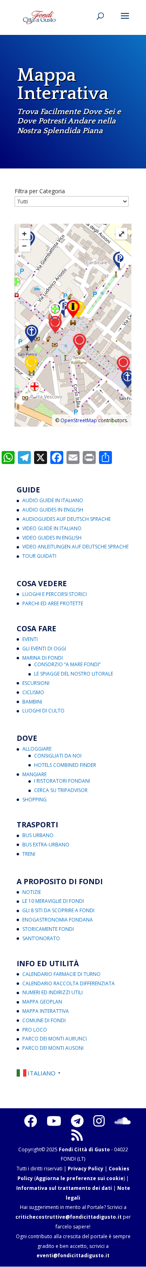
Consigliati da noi (58, 755)
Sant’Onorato (41, 938)
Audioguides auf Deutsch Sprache (66, 519)
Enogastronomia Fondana (57, 919)
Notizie (31, 892)
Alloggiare (37, 748)
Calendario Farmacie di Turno (61, 974)
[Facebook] (30, 1120)
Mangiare (34, 774)
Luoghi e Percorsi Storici (54, 594)
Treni (28, 853)
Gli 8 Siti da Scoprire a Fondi (58, 910)
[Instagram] (99, 1120)
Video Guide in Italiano (52, 528)
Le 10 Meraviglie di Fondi (53, 901)
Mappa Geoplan (42, 1001)
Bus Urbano (38, 835)
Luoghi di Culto (43, 710)
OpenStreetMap (78, 420)
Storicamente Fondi (48, 929)
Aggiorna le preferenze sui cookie (80, 1178)
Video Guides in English (52, 537)
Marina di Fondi (42, 657)
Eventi (30, 639)
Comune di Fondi (44, 1020)
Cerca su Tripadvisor (61, 790)
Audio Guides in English (52, 509)
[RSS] (77, 1135)
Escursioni (35, 683)
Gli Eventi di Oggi (44, 648)
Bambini (32, 701)
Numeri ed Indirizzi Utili (52, 992)
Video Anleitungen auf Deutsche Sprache (75, 546)
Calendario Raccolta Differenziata (68, 983)
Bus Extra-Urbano (45, 844)
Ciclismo (33, 692)
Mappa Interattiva (45, 1011)
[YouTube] (54, 1120)
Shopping (34, 799)
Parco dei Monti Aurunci (54, 1038)
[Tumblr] (77, 1120)
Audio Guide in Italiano (52, 500)
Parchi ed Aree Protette (52, 603)
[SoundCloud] (122, 1120)
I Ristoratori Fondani (62, 780)
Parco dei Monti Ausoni (53, 1048)
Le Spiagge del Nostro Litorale (73, 673)
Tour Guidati (39, 556)
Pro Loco (34, 1029)
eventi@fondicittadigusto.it (73, 1255)
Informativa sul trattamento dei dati (64, 1188)
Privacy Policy (85, 1168)
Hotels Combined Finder (65, 765)
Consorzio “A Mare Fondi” (67, 664)
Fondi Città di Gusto (84, 1149)
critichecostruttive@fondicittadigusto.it (68, 1216)
